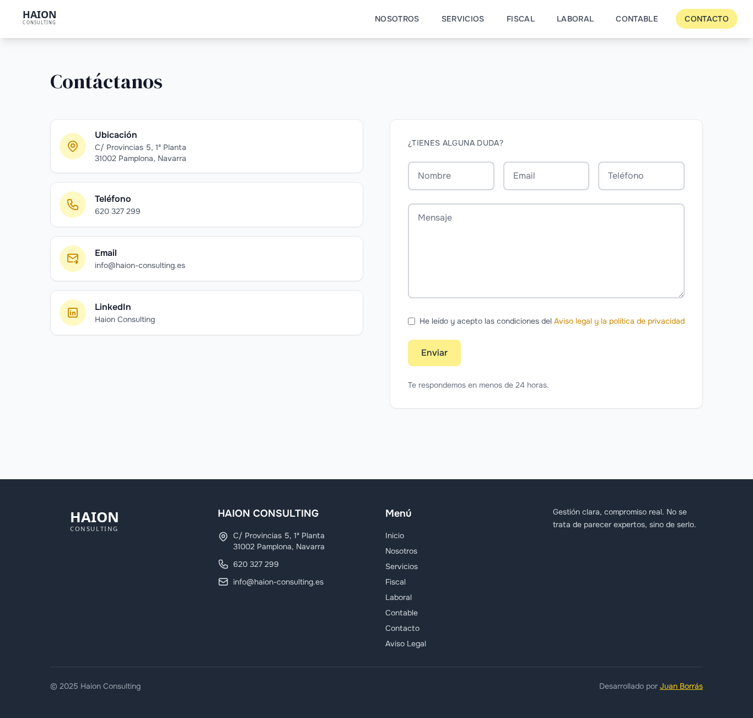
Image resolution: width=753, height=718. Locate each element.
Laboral (575, 19)
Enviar (434, 352)
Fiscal (521, 19)
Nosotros (397, 19)
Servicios (463, 19)
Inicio (394, 535)
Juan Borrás (681, 686)
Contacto (707, 19)
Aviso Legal (405, 644)
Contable (637, 19)
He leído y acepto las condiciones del (552, 321)
